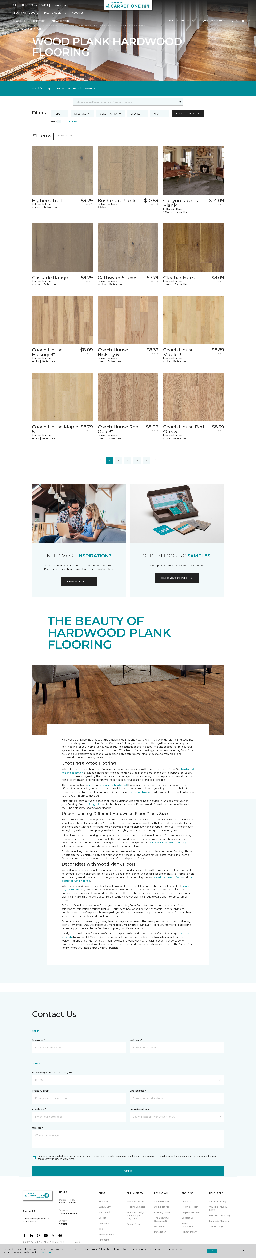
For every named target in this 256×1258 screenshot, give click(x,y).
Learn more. (46, 1252)
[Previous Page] (100, 460)
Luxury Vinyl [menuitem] (105, 1207)
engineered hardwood (113, 785)
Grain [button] (157, 114)
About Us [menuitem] (187, 1201)
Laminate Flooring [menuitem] (219, 1221)
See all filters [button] (185, 113)
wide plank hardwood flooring (168, 842)
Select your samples (174, 578)
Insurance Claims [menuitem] (55, 13)
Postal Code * (39, 1109)
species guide (92, 804)
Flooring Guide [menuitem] (162, 1212)
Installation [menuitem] (160, 1232)
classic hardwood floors (168, 877)
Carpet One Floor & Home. (45, 1242)
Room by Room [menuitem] (190, 1207)
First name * (38, 1040)
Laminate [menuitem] (104, 1223)
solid (91, 785)
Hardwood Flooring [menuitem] (219, 1215)
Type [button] (57, 114)
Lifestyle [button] (80, 114)
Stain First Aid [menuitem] (161, 1207)
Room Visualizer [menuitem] (135, 1201)
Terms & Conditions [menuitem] (187, 1225)
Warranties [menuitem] (160, 1226)
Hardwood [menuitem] (104, 1212)
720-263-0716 (58, 5)
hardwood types (139, 792)
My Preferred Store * (140, 1109)
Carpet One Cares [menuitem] (191, 1212)
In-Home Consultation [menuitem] (27, 29)
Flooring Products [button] (25, 13)
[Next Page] (155, 460)
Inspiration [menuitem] (38, 21)
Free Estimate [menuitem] (106, 1234)
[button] (232, 21)
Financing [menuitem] (19, 21)
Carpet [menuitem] (102, 1218)
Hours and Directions (179, 20)
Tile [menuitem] (101, 1228)
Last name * (136, 1040)
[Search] (180, 102)
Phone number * (40, 1091)
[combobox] (125, 102)
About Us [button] (78, 13)
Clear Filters (72, 121)
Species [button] (135, 114)
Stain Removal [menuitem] (161, 1201)
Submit (128, 1171)
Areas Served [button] (60, 21)
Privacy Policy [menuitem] (189, 1232)
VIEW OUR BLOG (76, 581)
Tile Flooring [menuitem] (216, 1226)
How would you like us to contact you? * (52, 1073)
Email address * (138, 1091)
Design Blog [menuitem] (133, 1224)
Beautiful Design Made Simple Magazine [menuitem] (135, 1215)
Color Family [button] (108, 114)
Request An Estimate (212, 20)
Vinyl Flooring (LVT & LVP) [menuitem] (219, 1208)
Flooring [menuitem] (103, 1201)
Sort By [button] (63, 135)
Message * (37, 1128)
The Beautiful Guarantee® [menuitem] (161, 1219)
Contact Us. (90, 88)
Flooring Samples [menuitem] (136, 1207)
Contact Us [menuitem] (187, 1218)
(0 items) (243, 21)
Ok (212, 1250)
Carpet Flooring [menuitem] (217, 1201)
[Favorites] (237, 21)
